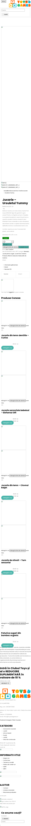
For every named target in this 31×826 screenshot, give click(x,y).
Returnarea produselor (9, 792)
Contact (5, 788)
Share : (4, 260)
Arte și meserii (7, 733)
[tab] (17, 265)
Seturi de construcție (9, 739)
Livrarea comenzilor (8, 790)
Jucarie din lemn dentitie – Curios (15, 336)
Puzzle (5, 735)
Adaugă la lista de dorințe (10, 247)
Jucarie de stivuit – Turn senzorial (13, 561)
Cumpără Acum (23, 247)
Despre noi (6, 758)
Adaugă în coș (7, 244)
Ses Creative (9, 249)
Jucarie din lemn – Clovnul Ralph (15, 486)
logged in (11, 292)
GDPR (4, 767)
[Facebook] (2, 263)
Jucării (5, 731)
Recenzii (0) (8, 269)
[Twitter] (3, 263)
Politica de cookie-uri (9, 764)
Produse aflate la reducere (10, 256)
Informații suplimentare (11, 265)
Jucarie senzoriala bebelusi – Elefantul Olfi (15, 411)
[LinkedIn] (4, 263)
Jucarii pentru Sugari (8, 253)
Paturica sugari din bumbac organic (11, 634)
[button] (27, 2)
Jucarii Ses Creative (17, 191)
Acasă (5, 191)
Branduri (9, 191)
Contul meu (6, 760)
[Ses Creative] (7, 285)
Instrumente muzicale (9, 729)
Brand (6, 267)
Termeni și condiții (8, 762)
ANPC (4, 769)
